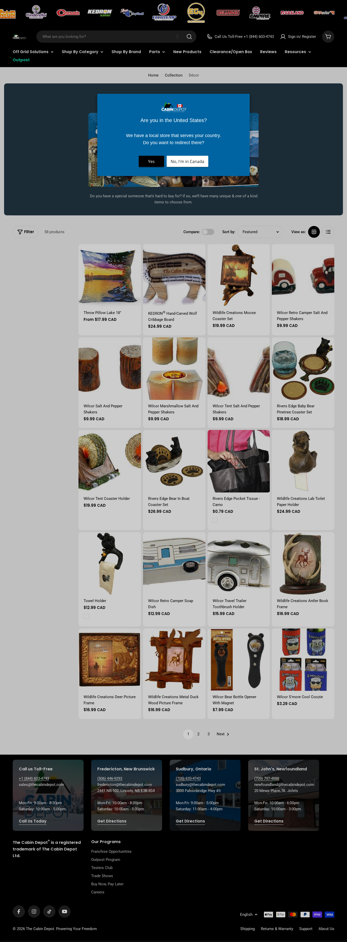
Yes (151, 161)
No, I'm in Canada (187, 161)
